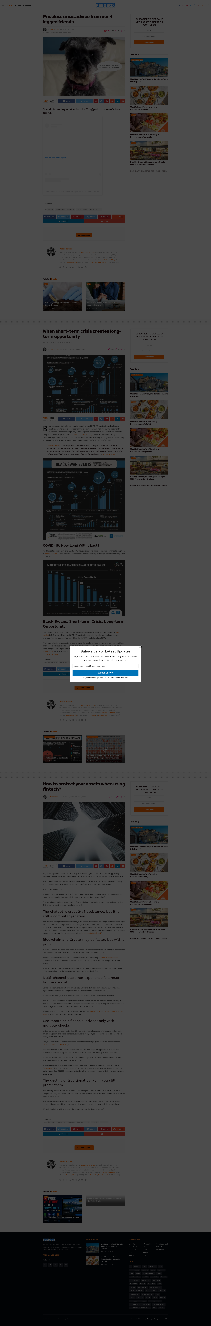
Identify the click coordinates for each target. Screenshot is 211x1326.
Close (140, 646)
